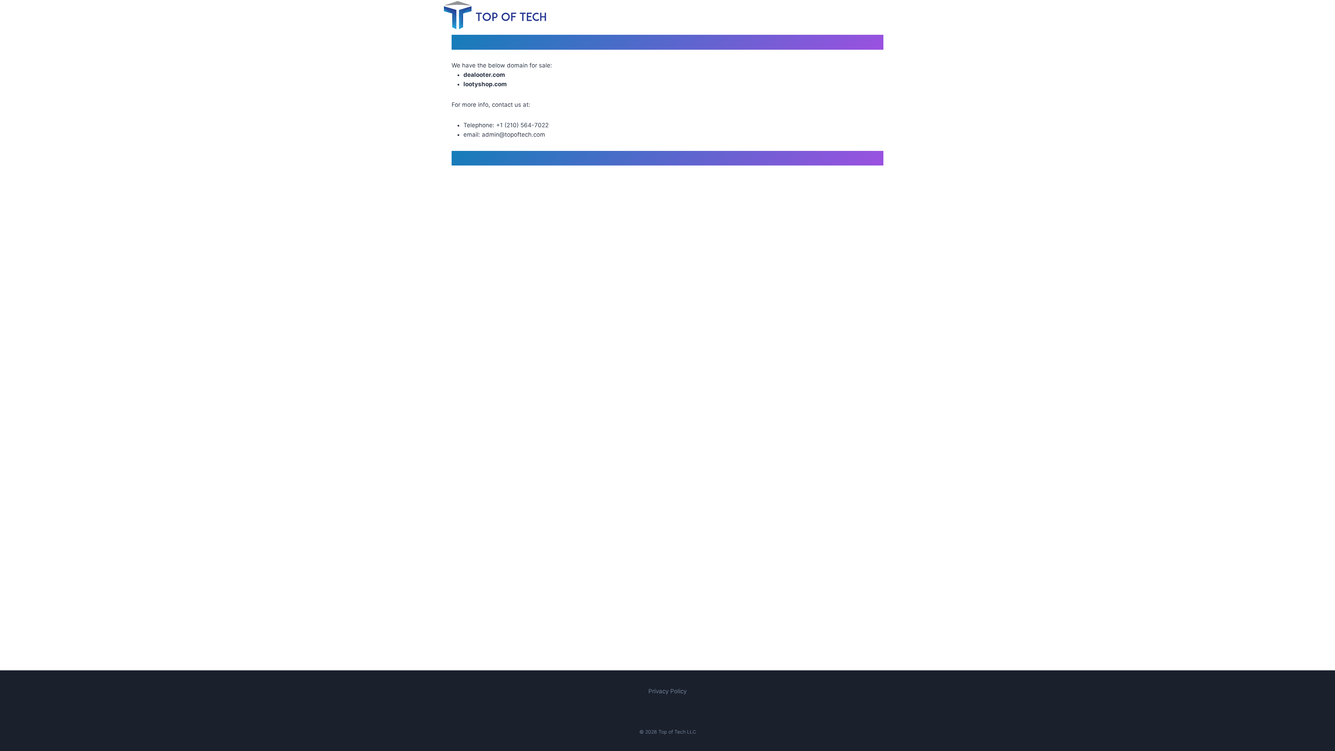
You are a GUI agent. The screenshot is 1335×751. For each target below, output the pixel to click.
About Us (874, 14)
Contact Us (836, 14)
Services (800, 14)
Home (771, 14)
